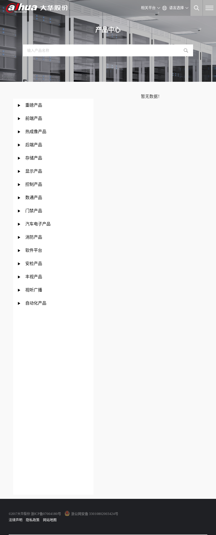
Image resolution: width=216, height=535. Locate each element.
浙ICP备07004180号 (46, 514)
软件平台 (33, 250)
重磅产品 (33, 105)
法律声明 (15, 520)
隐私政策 (33, 520)
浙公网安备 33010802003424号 (94, 514)
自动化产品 (35, 303)
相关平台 (148, 8)
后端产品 (33, 145)
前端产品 (33, 118)
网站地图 (50, 520)
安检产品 (33, 263)
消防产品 (33, 237)
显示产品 (33, 171)
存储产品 (33, 158)
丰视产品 (33, 276)
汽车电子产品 (38, 224)
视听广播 (33, 290)
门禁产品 (33, 211)
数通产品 (33, 197)
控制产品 (34, 184)
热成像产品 (35, 131)
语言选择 (176, 8)
